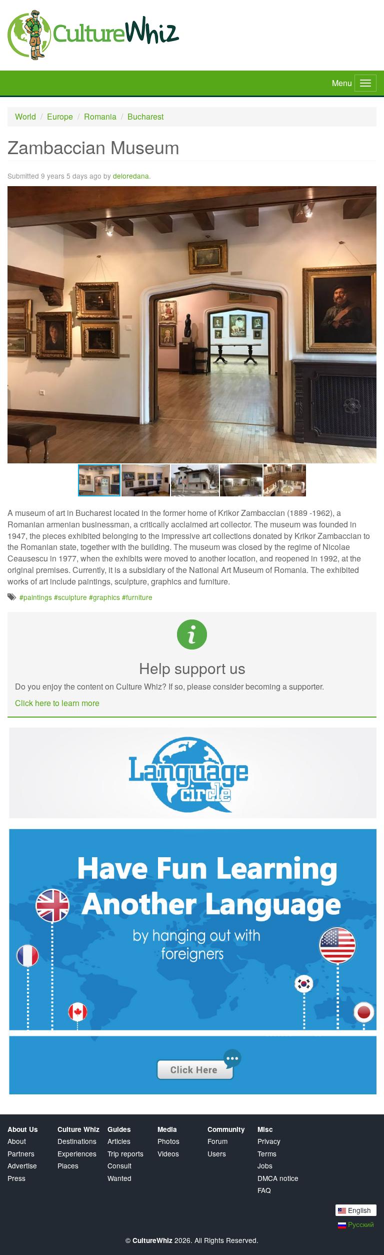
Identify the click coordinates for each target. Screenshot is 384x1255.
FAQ (264, 1190)
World (25, 116)
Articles (119, 1141)
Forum (218, 1141)
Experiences (77, 1153)
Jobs (265, 1165)
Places (68, 1165)
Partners (21, 1153)
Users (217, 1153)
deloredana (131, 176)
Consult (120, 1165)
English (358, 1210)
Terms (267, 1153)
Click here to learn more (57, 703)
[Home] (192, 35)
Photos (169, 1141)
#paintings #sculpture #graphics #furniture (86, 597)
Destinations (77, 1141)
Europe (60, 116)
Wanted (120, 1178)
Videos (168, 1153)
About (17, 1141)
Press (17, 1178)
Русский (360, 1224)
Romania (100, 116)
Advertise (22, 1165)
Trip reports (126, 1153)
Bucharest (146, 116)
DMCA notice (278, 1178)
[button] (368, 195)
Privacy (269, 1141)
